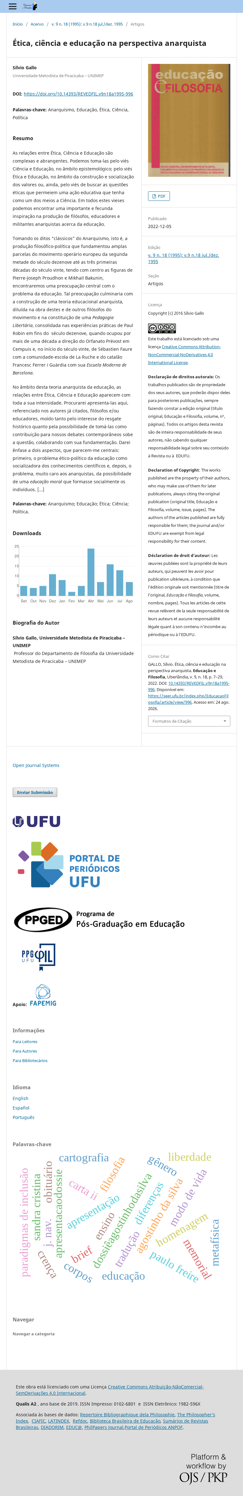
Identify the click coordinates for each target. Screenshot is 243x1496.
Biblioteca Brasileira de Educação (125, 1421)
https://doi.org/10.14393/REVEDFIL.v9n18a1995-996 (78, 94)
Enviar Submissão (35, 792)
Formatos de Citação (172, 721)
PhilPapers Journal (103, 1427)
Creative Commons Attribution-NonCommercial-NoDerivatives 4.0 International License (184, 354)
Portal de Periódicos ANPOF (154, 1427)
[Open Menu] (12, 6)
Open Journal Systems (36, 765)
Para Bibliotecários (30, 1060)
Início (18, 24)
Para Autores (25, 1051)
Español (21, 1108)
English (20, 1098)
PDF (161, 196)
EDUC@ (74, 1427)
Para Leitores (25, 1041)
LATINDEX (58, 1421)
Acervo (37, 24)
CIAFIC (39, 1421)
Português (23, 1117)
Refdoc (80, 1421)
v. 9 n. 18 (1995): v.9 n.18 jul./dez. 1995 (87, 24)
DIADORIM (52, 1427)
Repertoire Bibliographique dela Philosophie (127, 1415)
